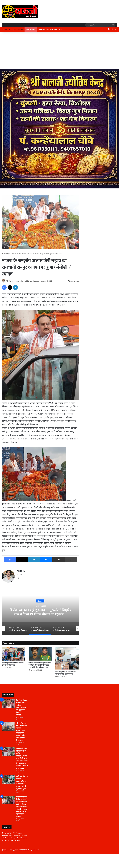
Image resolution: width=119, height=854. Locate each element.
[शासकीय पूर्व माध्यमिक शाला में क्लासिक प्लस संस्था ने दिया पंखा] (13, 654)
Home (5, 254)
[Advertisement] (59, 50)
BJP (10, 254)
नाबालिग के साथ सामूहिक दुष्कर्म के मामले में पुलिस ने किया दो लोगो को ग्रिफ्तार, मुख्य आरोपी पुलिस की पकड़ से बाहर (40, 665)
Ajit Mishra (9, 281)
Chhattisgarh (77, 601)
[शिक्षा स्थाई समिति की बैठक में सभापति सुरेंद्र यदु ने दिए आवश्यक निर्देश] (67, 658)
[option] (77, 611)
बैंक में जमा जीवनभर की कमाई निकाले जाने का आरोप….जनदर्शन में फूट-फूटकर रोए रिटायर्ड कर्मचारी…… (21, 707)
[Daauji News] (20, 11)
